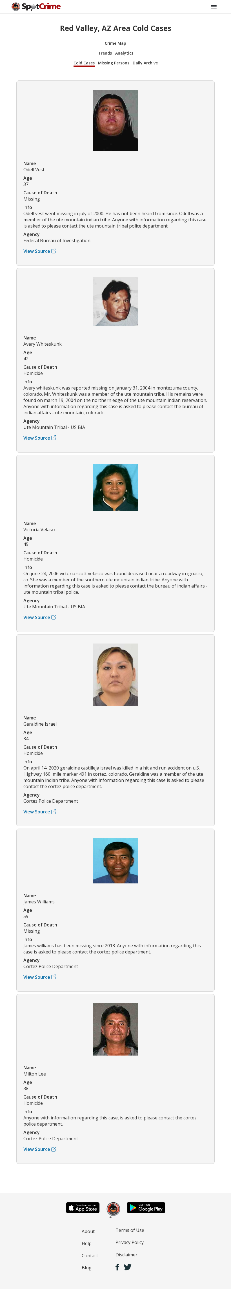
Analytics (124, 53)
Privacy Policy (129, 1242)
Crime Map (115, 43)
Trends (105, 53)
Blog (87, 1268)
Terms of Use (129, 1230)
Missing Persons (113, 63)
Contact (90, 1255)
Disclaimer (126, 1255)
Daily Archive (145, 63)
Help (87, 1243)
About (88, 1231)
